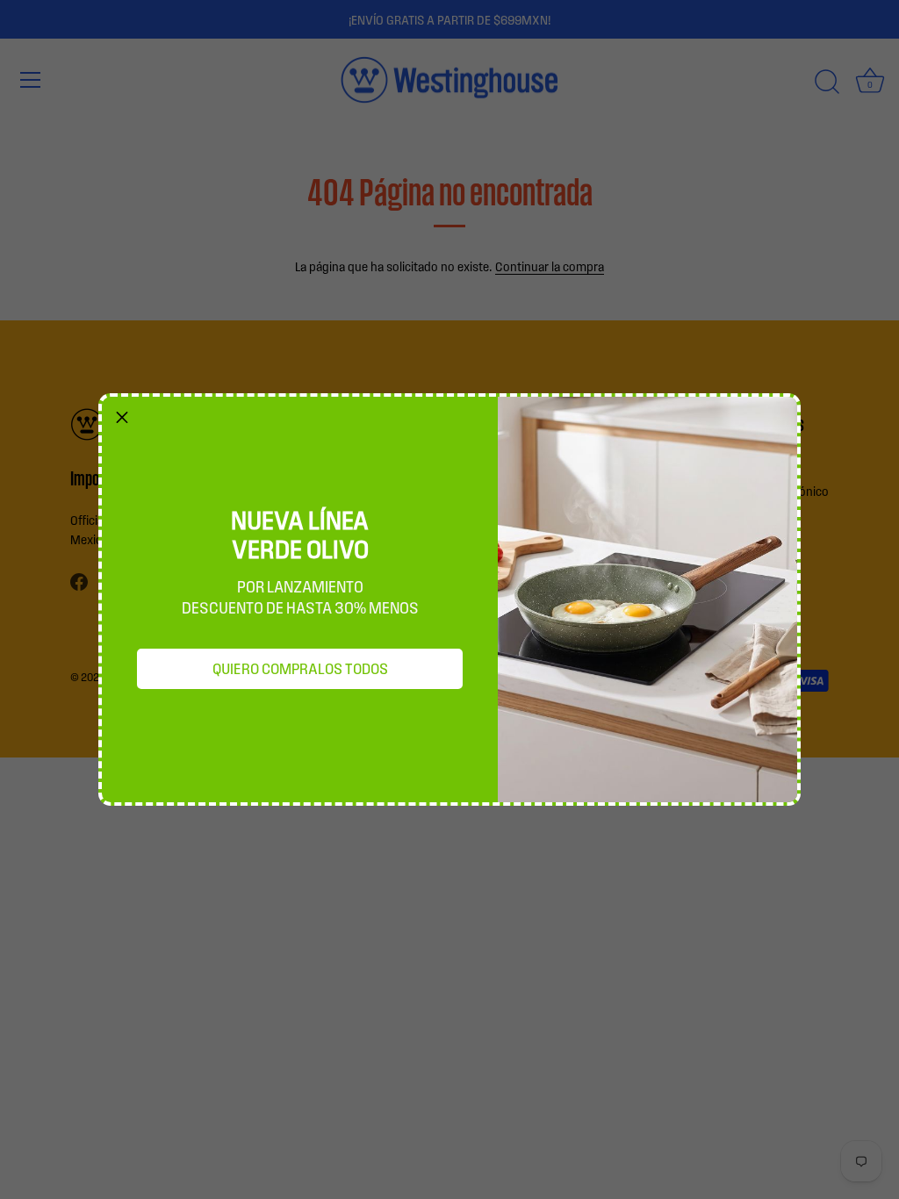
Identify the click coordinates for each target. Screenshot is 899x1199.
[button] (122, 417)
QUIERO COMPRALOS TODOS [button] (300, 668)
